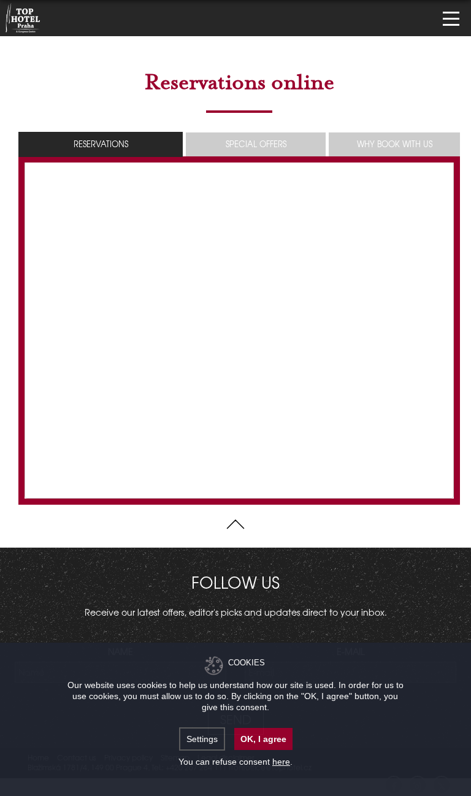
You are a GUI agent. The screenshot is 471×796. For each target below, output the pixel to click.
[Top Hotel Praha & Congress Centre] (23, 16)
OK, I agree (263, 739)
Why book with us (394, 144)
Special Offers (256, 144)
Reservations (101, 144)
